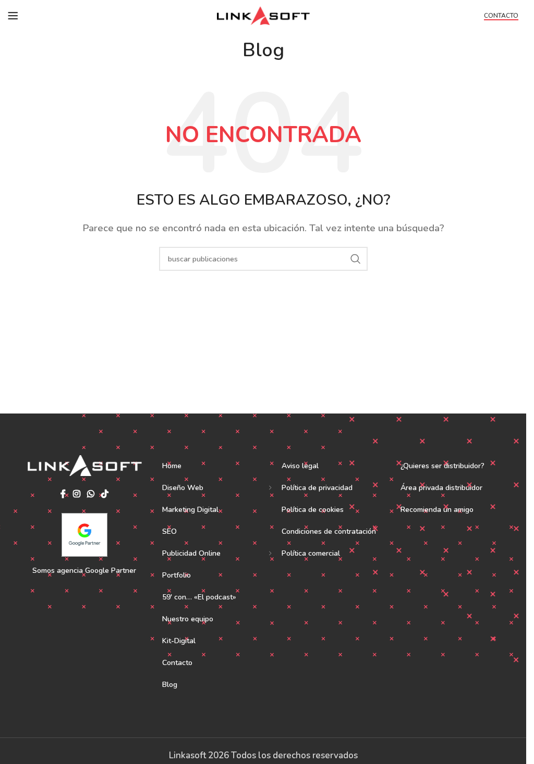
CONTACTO (501, 16)
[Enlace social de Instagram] (76, 494)
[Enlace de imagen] (84, 465)
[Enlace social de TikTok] (105, 494)
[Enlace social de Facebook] (63, 494)
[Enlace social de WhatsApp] (90, 494)
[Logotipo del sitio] (263, 15)
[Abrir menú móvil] (13, 15)
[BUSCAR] (356, 259)
